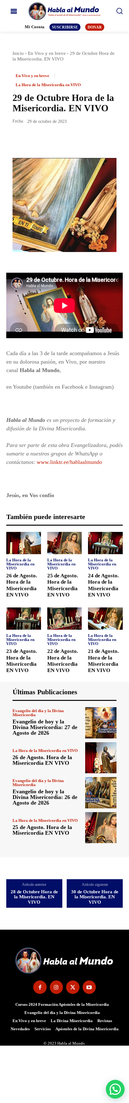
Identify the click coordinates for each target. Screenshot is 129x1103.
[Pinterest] (47, 140)
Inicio (18, 53)
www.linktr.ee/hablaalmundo (69, 462)
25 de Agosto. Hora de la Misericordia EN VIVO (42, 830)
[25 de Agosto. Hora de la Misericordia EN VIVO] (64, 543)
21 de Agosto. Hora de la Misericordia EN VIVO (103, 660)
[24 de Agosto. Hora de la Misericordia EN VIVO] (105, 543)
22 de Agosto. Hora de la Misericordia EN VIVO (62, 660)
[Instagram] (56, 987)
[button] (115, 1089)
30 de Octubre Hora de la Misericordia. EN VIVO (94, 897)
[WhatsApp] (62, 140)
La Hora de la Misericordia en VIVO (48, 84)
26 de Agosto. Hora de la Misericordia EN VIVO (42, 760)
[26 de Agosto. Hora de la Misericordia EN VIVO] (23, 543)
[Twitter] (33, 140)
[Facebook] (19, 140)
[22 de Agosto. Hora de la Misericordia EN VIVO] (64, 618)
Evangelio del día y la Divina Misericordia (38, 713)
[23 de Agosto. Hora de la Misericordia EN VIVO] (23, 618)
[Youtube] (89, 987)
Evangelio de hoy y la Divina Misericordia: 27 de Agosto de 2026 (45, 727)
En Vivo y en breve (47, 53)
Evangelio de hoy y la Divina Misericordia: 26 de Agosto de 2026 (45, 797)
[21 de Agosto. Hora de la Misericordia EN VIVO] (105, 618)
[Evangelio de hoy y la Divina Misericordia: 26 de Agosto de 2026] (100, 792)
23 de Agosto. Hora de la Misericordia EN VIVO (21, 660)
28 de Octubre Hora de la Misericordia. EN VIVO (34, 897)
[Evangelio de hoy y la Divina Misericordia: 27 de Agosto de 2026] (100, 722)
